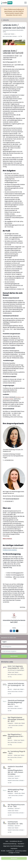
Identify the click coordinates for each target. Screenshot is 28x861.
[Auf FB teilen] (11, 631)
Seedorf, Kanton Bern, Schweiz (15, 780)
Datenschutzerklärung (9, 844)
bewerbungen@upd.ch (12, 499)
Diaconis (10, 740)
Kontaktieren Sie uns (16, 841)
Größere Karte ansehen (10, 550)
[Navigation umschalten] (25, 2)
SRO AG (10, 689)
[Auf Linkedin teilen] (14, 631)
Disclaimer (21, 844)
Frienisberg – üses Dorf (14, 776)
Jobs (6, 841)
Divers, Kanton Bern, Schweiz (15, 691)
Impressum (14, 848)
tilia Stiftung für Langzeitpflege (16, 670)
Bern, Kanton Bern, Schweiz (10, 36)
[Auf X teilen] (17, 631)
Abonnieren (14, 656)
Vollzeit (16, 706)
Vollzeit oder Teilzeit (9, 34)
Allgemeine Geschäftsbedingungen (13, 846)
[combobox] (14, 641)
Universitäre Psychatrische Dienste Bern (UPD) (13, 31)
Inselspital (10, 706)
